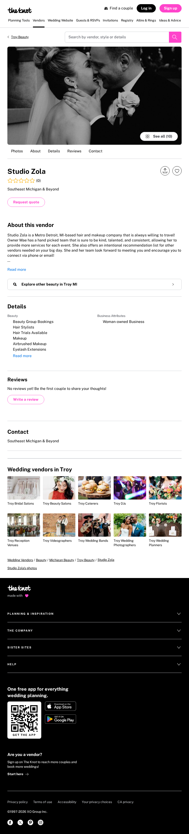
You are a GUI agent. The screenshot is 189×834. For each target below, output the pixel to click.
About (35, 151)
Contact (95, 151)
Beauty (41, 560)
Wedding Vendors (20, 560)
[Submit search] (175, 37)
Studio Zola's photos (22, 568)
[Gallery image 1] (94, 96)
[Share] (165, 171)
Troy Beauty (20, 37)
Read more (16, 269)
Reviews (74, 151)
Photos (17, 151)
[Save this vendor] (177, 170)
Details (54, 151)
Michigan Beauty (61, 560)
